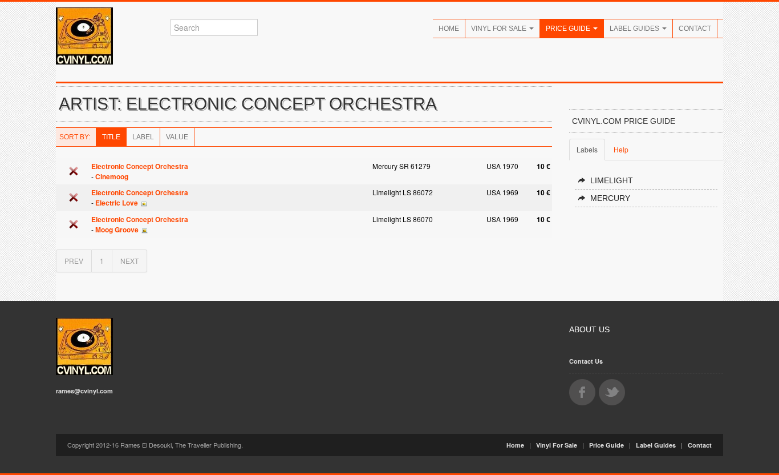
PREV (73, 260)
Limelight (611, 180)
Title (111, 137)
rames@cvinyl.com (84, 391)
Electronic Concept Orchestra (139, 166)
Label (143, 137)
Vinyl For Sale (499, 29)
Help (621, 149)
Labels (587, 149)
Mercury (610, 198)
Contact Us (586, 361)
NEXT (129, 260)
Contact (695, 29)
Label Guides (635, 29)
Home (449, 29)
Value (177, 137)
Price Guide (569, 29)
